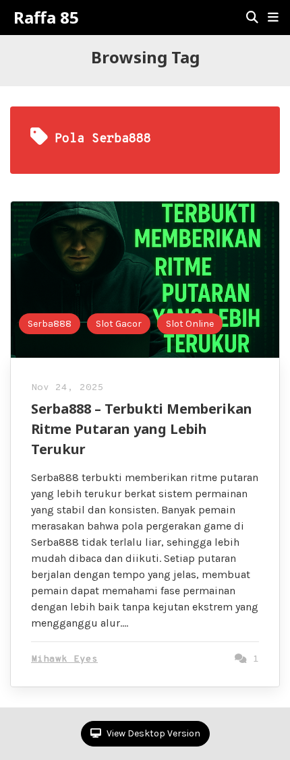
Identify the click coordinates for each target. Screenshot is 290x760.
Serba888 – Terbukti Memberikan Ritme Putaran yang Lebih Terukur (141, 429)
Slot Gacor (119, 323)
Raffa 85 (46, 17)
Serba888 (49, 323)
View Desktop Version (152, 733)
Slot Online (190, 323)
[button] (273, 17)
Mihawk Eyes (64, 659)
